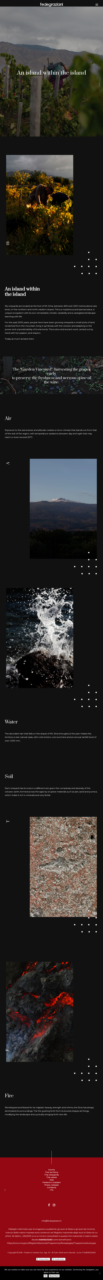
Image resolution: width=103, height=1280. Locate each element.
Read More (54, 1276)
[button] (97, 4)
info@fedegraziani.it (51, 1221)
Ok (45, 1276)
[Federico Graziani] (51, 5)
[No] (99, 1273)
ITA (51, 1190)
